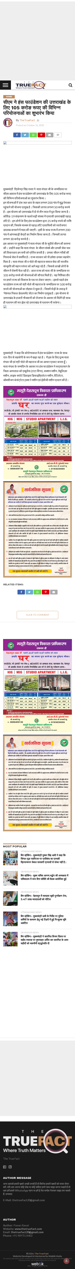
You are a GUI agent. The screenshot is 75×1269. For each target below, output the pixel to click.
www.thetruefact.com (28, 1228)
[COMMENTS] (58, 134)
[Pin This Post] (41, 134)
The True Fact (41, 1253)
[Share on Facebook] (17, 134)
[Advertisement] (37, 41)
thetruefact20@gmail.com (27, 1232)
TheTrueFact (27, 120)
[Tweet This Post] (25, 134)
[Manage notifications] (66, 1261)
